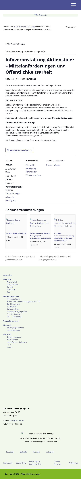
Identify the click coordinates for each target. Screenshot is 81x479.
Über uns (7, 279)
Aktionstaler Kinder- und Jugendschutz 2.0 (23, 301)
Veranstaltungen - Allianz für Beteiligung (13, 197)
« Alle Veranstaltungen (15, 44)
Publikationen (12, 339)
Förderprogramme (11, 296)
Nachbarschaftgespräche (17, 311)
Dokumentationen (14, 337)
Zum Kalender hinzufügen (19, 150)
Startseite (18, 26)
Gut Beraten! (12, 306)
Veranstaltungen (10, 321)
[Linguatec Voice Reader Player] (69, 27)
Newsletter (11, 289)
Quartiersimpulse (14, 314)
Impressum (7, 463)
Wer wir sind (12, 282)
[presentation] (16, 223)
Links (9, 344)
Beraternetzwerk (13, 330)
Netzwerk (7, 325)
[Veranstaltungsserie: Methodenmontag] (37, 245)
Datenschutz (21, 463)
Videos (9, 347)
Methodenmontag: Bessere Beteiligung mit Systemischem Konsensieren (40, 235)
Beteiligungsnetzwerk (15, 328)
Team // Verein (12, 284)
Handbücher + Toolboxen (17, 342)
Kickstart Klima (13, 309)
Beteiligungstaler (13, 304)
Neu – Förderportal (14, 317)
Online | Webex (53, 165)
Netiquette (73, 463)
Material (7, 334)
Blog (8, 292)
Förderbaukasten (13, 299)
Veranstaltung (29, 26)
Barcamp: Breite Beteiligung (16, 233)
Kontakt (10, 287)
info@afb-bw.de (17, 420)
